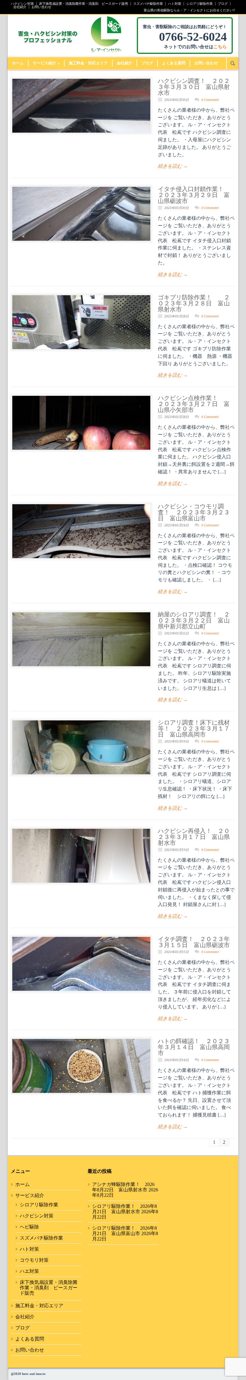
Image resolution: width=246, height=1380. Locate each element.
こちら (220, 46)
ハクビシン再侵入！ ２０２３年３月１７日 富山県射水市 (194, 837)
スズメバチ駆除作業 (148, 3)
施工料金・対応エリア (88, 63)
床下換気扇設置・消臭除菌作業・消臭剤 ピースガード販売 (83, 3)
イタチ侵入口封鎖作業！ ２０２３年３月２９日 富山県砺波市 (194, 195)
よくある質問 (173, 63)
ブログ (223, 3)
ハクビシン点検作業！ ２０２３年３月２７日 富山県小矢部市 (194, 404)
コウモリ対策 (34, 1260)
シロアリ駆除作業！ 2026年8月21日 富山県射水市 (124, 1209)
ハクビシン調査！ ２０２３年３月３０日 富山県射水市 (194, 87)
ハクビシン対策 (22, 3)
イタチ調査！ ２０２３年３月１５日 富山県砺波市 (194, 942)
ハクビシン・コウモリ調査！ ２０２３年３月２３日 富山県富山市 (194, 512)
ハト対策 (174, 3)
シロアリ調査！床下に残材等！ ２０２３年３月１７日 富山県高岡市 (194, 728)
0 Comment (210, 100)
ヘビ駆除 (29, 1226)
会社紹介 (19, 7)
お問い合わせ (41, 7)
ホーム (18, 63)
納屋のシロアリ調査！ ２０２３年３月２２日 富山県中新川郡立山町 (194, 620)
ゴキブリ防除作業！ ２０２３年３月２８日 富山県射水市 (194, 303)
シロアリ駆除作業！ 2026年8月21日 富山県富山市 (124, 1231)
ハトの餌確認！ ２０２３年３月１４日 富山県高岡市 (194, 1047)
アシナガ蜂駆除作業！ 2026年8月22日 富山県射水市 (123, 1187)
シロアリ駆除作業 (199, 3)
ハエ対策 (29, 1271)
